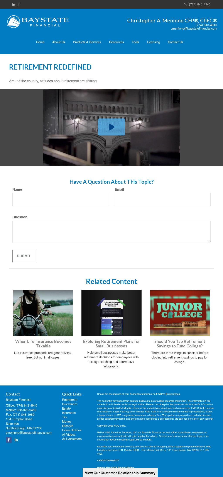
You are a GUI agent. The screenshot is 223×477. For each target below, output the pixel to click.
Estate (66, 408)
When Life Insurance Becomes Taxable (43, 343)
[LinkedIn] (13, 4)
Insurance (69, 412)
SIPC (136, 450)
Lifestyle (67, 426)
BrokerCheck (173, 393)
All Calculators (72, 439)
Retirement (69, 399)
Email (119, 189)
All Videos (69, 434)
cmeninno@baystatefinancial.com (194, 28)
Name (17, 189)
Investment (69, 404)
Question (19, 217)
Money (66, 421)
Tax (64, 417)
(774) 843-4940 (200, 4)
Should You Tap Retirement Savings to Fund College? (179, 343)
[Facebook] (19, 4)
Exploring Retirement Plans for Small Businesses (111, 343)
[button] (58, 42)
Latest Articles (71, 430)
